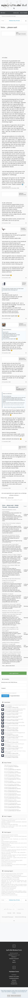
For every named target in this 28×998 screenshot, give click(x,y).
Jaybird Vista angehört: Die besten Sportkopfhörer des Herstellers (10, 629)
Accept (8, 995)
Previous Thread (11, 500)
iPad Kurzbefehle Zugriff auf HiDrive (9, 841)
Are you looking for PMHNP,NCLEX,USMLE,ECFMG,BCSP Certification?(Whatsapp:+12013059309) (14, 877)
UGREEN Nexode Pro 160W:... (10, 800)
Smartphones (14, 983)
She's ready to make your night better (9, 824)
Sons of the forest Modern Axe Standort (13, 716)
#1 (26, 187)
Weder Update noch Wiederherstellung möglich (11, 860)
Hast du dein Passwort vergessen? (8, 693)
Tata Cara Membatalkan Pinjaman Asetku (10, 879)
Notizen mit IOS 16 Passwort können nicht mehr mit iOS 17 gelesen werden (14, 843)
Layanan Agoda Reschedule (7, 889)
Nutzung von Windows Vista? (10, 535)
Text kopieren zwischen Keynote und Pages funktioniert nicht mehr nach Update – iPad (14, 855)
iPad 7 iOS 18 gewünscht (6, 863)
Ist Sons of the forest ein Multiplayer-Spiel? (13, 747)
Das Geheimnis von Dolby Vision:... (11, 778)
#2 (26, 223)
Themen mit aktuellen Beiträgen (8, 16)
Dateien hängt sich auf (6, 845)
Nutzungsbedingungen (7, 917)
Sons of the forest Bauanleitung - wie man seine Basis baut (14, 726)
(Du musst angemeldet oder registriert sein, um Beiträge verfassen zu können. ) (14, 494)
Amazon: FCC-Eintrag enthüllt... (11, 803)
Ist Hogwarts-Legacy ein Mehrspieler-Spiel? (13, 719)
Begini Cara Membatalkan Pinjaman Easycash (11, 875)
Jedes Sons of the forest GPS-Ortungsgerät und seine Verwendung (14, 733)
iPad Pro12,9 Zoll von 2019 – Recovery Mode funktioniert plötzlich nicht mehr (14, 837)
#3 (26, 277)
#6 (26, 382)
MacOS (14, 962)
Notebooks (14, 982)
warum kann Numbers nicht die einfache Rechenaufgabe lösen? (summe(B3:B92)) (14, 865)
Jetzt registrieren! (14, 673)
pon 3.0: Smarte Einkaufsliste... (11, 793)
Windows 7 (14, 956)
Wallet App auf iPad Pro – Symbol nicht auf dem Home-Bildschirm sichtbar (14, 858)
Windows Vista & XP (14, 958)
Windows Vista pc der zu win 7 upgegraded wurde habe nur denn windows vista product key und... (12, 612)
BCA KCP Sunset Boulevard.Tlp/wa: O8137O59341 (12, 873)
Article (5, 707)
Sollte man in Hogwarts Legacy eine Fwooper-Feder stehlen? (14, 744)
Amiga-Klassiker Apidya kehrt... (11, 787)
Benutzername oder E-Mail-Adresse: (9, 682)
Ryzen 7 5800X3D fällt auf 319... (11, 790)
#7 (26, 441)
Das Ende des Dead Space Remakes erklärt (13, 736)
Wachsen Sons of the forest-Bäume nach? (13, 713)
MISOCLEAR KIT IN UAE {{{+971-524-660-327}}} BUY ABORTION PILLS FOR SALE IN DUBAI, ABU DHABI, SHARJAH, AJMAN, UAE (14, 882)
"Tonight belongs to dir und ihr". (8, 820)
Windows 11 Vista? (7, 594)
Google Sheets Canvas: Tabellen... (11, 774)
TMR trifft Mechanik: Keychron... (11, 765)
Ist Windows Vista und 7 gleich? (11, 604)
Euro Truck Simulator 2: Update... (11, 771)
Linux (14, 960)
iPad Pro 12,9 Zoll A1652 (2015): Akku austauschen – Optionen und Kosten (14, 853)
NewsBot (6, 766)
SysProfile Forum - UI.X (9, 909)
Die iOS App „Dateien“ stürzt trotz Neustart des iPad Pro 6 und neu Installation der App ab (14, 850)
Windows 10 (11, 955)
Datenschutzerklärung (20, 917)
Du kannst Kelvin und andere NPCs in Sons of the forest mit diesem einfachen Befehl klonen (15, 709)
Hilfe (14, 913)
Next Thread (18, 500)
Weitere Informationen (16, 995)
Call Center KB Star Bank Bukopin (8, 888)
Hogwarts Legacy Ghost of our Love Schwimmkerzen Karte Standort (12, 755)
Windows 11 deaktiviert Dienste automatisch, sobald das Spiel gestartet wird (14, 822)
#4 (26, 318)
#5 (26, 353)
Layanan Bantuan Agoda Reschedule (9, 895)
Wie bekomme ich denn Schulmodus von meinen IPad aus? (14, 839)
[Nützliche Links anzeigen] (25, 20)
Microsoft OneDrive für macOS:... (11, 797)
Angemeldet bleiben (15, 695)
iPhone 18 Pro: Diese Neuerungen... (12, 806)
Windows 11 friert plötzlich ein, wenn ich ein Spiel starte (13, 819)
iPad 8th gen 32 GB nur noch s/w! (8, 861)
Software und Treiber (14, 976)
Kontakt (9, 913)
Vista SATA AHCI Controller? (10, 544)
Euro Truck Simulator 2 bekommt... (11, 784)
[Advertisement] (13, 47)
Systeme (14, 980)
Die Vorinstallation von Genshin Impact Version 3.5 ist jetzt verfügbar (15, 705)
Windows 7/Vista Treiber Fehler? (11, 554)
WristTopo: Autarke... (9, 781)
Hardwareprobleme (14, 978)
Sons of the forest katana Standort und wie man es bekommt (15, 740)
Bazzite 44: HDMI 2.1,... (9, 768)
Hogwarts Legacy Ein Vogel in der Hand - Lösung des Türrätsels (14, 751)
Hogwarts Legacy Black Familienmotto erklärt (14, 722)
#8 (26, 488)
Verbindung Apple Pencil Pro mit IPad (9, 835)
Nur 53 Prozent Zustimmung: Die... (11, 809)
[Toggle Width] (14, 905)
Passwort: (3, 688)
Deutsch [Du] (20, 909)
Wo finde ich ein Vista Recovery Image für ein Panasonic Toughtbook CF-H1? (11, 580)
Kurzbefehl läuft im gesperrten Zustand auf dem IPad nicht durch (14, 847)
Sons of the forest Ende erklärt (11, 729)
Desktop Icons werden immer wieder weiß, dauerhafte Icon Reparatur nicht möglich (14, 826)
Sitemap (19, 913)
